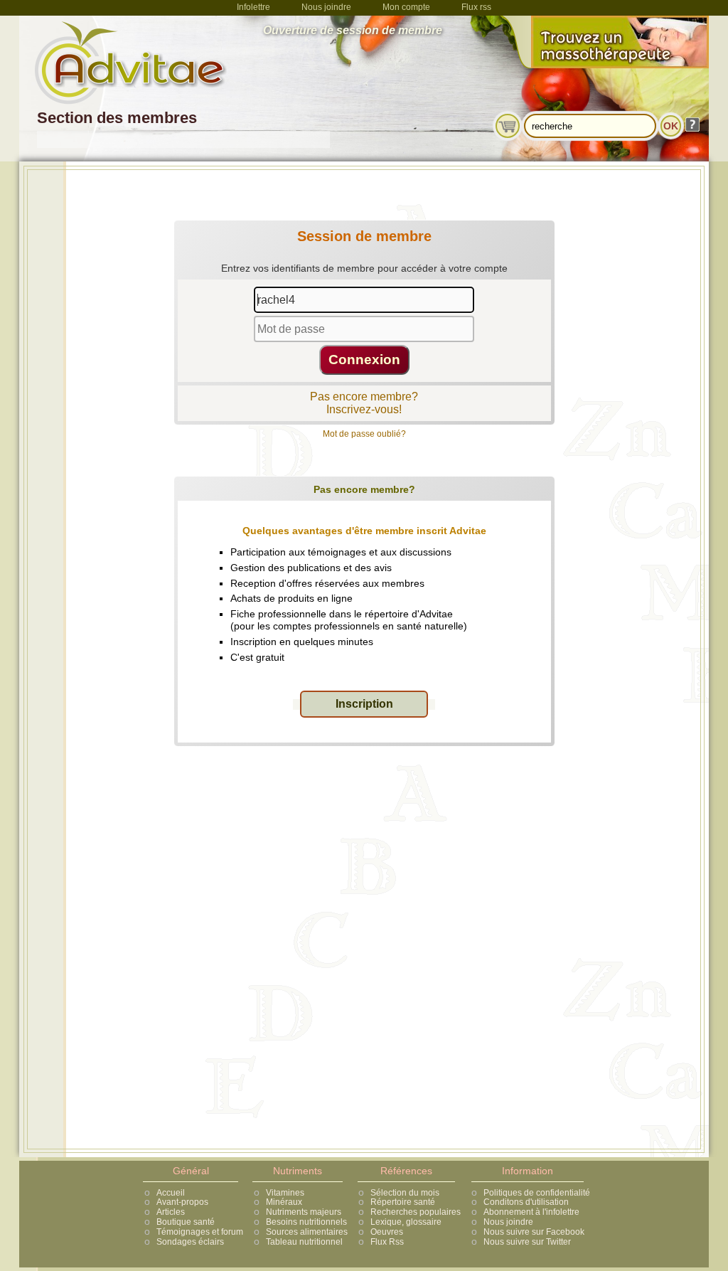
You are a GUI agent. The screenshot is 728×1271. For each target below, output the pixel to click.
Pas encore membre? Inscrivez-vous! (364, 402)
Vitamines (285, 1193)
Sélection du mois (404, 1193)
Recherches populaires (415, 1212)
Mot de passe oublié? (364, 434)
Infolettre (253, 7)
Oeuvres (386, 1232)
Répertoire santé (402, 1202)
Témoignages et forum (199, 1232)
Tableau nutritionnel (304, 1242)
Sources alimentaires (307, 1232)
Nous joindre (326, 7)
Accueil (170, 1193)
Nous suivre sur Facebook (533, 1232)
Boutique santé (185, 1222)
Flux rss (476, 7)
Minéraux (284, 1202)
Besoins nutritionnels (306, 1222)
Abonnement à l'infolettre (531, 1212)
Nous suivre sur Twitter (527, 1242)
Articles (170, 1212)
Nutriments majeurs (303, 1212)
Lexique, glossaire (405, 1222)
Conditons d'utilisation (526, 1202)
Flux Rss (387, 1242)
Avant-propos (182, 1202)
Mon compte (406, 7)
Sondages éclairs (190, 1242)
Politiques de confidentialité (536, 1193)
